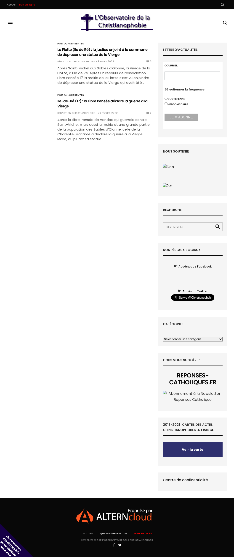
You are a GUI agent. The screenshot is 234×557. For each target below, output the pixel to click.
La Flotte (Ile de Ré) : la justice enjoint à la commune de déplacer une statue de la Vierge (102, 52)
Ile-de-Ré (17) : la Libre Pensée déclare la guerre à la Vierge (102, 103)
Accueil (11, 4)
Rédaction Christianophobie (76, 61)
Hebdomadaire (178, 104)
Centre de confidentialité (185, 480)
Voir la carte (192, 449)
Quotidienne (176, 99)
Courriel (171, 65)
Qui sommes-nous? (114, 533)
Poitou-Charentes (70, 44)
